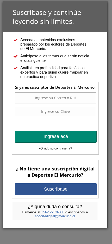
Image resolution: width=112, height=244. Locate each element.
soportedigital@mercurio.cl (55, 216)
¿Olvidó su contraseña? (55, 148)
